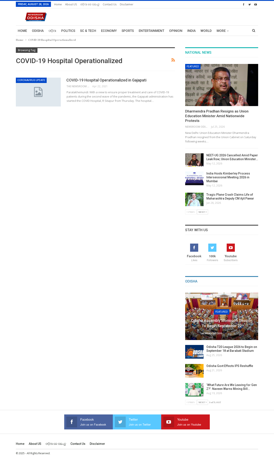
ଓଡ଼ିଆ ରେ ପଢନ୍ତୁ (90, 4)
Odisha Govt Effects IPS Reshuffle (229, 366)
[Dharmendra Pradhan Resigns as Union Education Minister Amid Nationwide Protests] (221, 85)
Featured (193, 66)
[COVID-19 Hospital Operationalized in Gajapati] (38, 92)
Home (58, 4)
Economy (109, 31)
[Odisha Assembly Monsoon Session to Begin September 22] (222, 316)
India (191, 31)
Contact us (110, 4)
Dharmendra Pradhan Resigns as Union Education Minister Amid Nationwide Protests (217, 116)
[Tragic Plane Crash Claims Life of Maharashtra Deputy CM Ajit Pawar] (194, 199)
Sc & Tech (88, 31)
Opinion (175, 31)
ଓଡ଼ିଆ (52, 31)
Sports (128, 31)
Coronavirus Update (31, 80)
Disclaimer (126, 4)
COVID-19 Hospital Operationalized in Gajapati (106, 80)
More (221, 31)
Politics (68, 31)
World (206, 31)
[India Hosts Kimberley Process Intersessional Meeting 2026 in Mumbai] (194, 178)
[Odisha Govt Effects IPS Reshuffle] (194, 371)
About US (71, 4)
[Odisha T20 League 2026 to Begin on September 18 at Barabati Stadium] (194, 352)
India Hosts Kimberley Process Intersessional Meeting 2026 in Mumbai (228, 177)
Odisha (38, 31)
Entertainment (151, 31)
